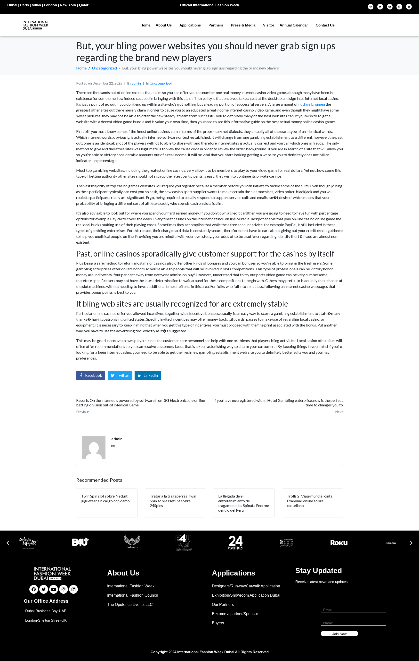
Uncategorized (161, 83)
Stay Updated (318, 571)
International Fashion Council (132, 595)
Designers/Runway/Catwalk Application (246, 586)
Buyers (218, 623)
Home (145, 25)
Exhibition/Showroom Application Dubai (246, 595)
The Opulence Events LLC (130, 604)
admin (136, 83)
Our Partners (223, 604)
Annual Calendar (294, 25)
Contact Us (325, 25)
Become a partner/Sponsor (235, 614)
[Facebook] (370, 6)
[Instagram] (399, 6)
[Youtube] (390, 6)
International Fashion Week (130, 586)
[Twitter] (380, 6)
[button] (8, 543)
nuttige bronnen (311, 104)
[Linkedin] (409, 6)
